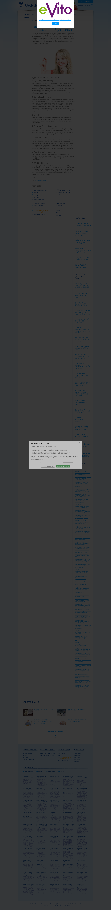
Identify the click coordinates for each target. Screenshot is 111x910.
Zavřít (55, 23)
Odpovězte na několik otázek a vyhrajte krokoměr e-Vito (55, 20)
